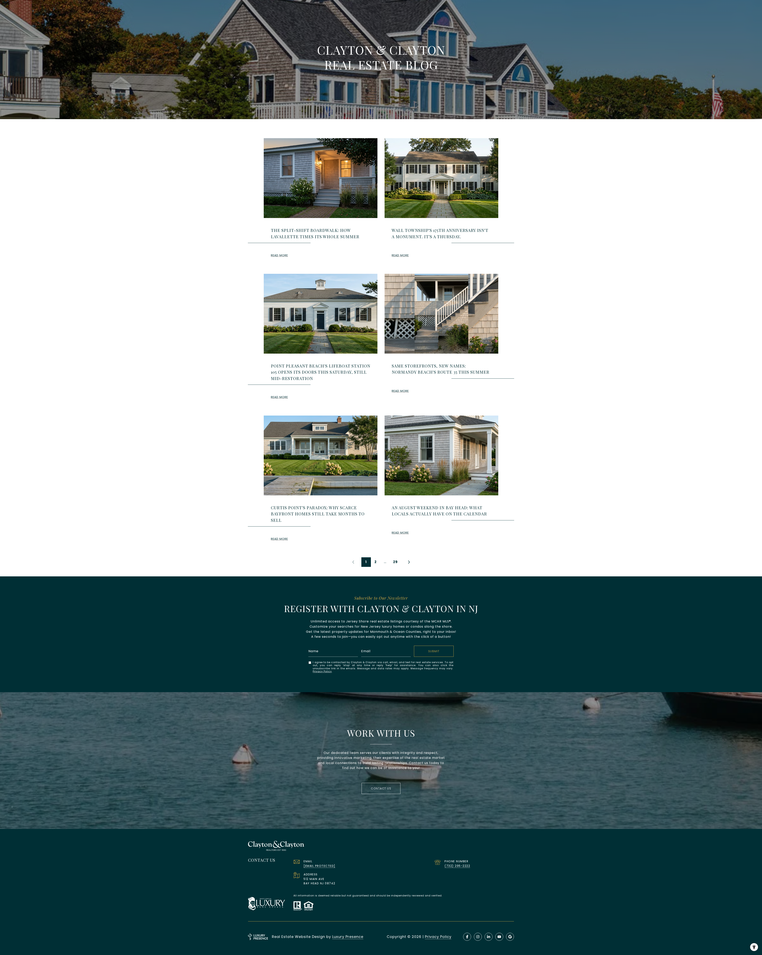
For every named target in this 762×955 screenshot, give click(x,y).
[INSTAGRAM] (478, 937)
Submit (434, 651)
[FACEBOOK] (467, 937)
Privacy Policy (322, 671)
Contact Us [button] (381, 788)
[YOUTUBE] (499, 937)
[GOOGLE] (510, 937)
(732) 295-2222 (457, 866)
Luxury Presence (347, 936)
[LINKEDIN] (489, 937)
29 (395, 561)
